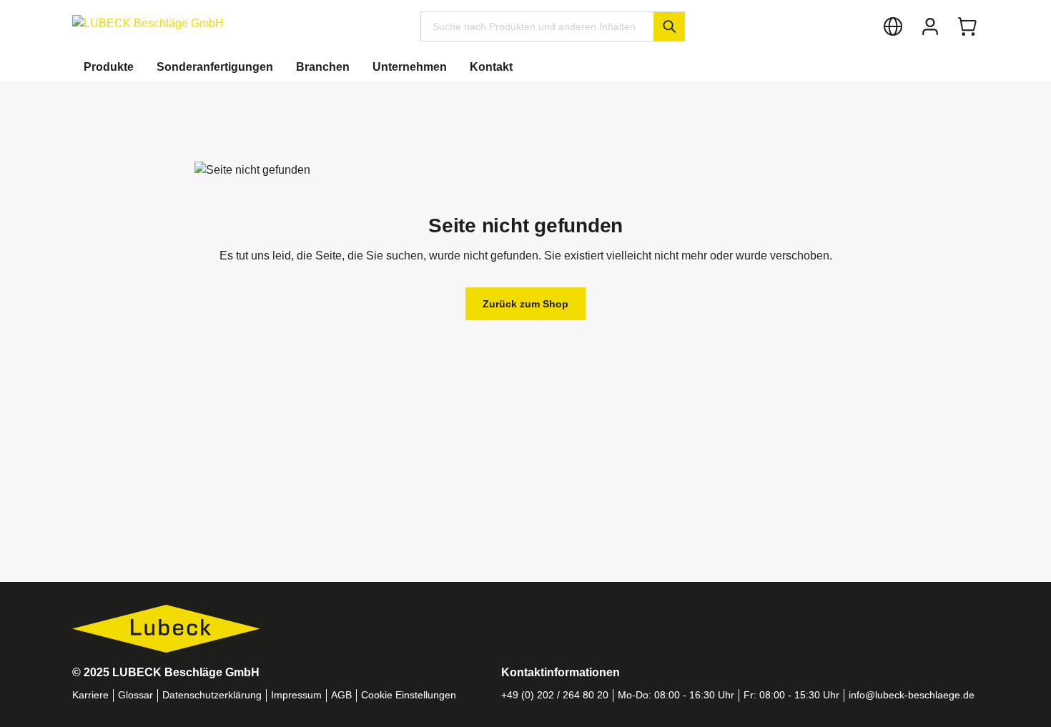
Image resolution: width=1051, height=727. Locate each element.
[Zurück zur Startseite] (148, 23)
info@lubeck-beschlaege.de (911, 695)
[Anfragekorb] (967, 26)
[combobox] (537, 26)
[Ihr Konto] (930, 26)
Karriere (90, 695)
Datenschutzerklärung (212, 695)
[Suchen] (668, 26)
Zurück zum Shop (525, 304)
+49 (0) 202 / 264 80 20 (554, 695)
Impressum (296, 695)
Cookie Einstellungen (408, 695)
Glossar (135, 695)
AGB (341, 695)
